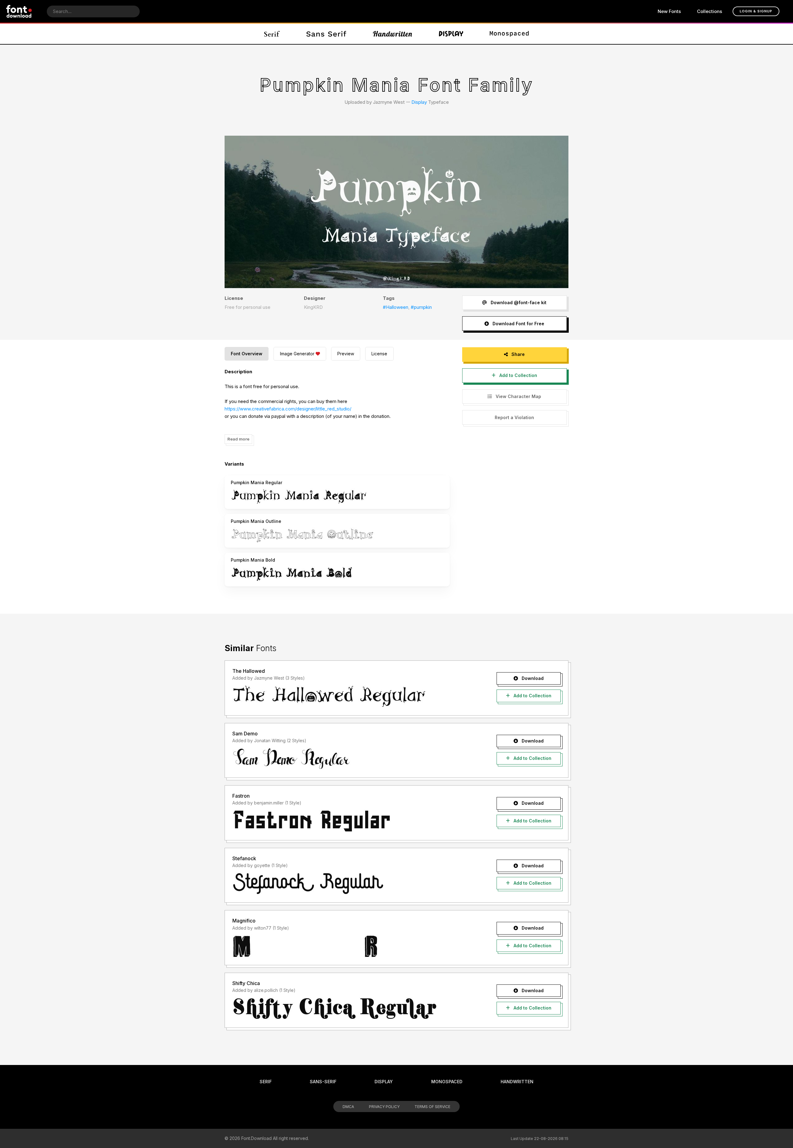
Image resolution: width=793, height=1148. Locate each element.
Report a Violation (514, 417)
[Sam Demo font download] (353, 758)
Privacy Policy (384, 1106)
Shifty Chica (246, 983)
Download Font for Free (517, 323)
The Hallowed (248, 671)
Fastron (241, 796)
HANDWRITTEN (517, 1081)
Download (532, 678)
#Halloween (395, 307)
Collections (709, 11)
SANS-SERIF (323, 1081)
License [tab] (379, 353)
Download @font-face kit (517, 302)
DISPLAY (384, 1081)
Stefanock (244, 858)
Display (419, 102)
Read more (238, 438)
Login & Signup (756, 11)
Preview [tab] (345, 353)
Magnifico (244, 921)
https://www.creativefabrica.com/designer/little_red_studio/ (288, 409)
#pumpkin (421, 307)
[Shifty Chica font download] (353, 1008)
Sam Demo (245, 733)
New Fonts (669, 11)
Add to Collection (517, 375)
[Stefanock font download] (353, 883)
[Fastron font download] (353, 821)
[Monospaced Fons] (509, 33)
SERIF (266, 1081)
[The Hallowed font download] (353, 696)
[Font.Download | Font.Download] (19, 11)
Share (517, 354)
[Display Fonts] (451, 33)
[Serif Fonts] (272, 33)
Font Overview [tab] (246, 353)
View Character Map (517, 396)
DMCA (348, 1106)
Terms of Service (432, 1106)
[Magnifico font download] (353, 946)
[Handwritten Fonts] (392, 33)
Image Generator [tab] (297, 353)
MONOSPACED (446, 1081)
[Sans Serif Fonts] (326, 33)
